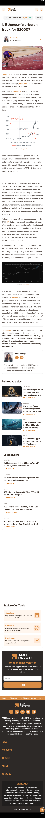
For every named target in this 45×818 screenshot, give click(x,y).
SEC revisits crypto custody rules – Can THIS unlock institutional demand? (32, 441)
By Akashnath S (29, 398)
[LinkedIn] (21, 357)
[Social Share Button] (42, 809)
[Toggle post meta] (40, 39)
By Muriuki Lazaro (30, 447)
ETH (8, 222)
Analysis (26, 387)
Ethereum (6, 74)
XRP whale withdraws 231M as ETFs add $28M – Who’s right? (32, 425)
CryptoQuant (25, 149)
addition (15, 297)
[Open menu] (3, 9)
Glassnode (25, 284)
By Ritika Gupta (29, 430)
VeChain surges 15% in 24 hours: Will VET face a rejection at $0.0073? (33, 392)
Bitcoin (6, 518)
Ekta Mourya (16, 40)
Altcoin (26, 403)
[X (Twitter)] (17, 357)
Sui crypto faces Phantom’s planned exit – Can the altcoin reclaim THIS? (32, 409)
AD (42, 0)
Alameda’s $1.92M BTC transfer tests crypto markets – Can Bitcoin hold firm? (21, 522)
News (25, 419)
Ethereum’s (23, 83)
